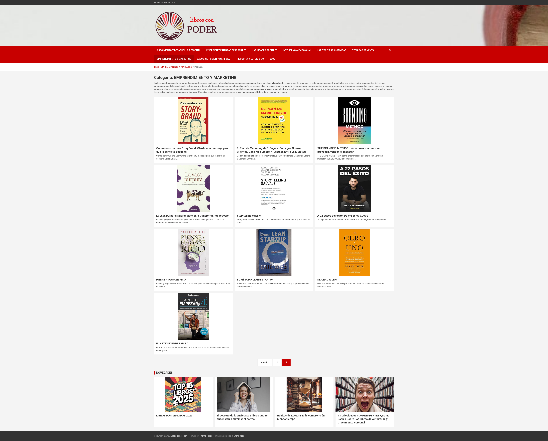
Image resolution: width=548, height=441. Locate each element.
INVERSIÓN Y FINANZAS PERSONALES (226, 50)
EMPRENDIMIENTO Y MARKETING (174, 59)
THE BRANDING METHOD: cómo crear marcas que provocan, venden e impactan (348, 150)
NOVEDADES (164, 372)
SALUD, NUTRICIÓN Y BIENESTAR (214, 59)
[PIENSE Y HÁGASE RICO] (193, 252)
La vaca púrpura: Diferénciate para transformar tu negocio (192, 215)
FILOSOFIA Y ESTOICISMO (250, 59)
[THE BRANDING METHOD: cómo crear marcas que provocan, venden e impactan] (354, 121)
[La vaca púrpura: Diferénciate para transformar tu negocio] (193, 188)
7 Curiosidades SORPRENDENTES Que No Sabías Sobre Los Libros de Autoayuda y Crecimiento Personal (363, 419)
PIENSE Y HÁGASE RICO (171, 279)
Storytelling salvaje (249, 215)
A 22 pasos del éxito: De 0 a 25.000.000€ (342, 215)
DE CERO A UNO (327, 279)
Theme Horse (206, 436)
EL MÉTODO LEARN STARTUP (255, 279)
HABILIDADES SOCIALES (264, 50)
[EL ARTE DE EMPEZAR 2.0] (193, 316)
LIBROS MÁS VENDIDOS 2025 (174, 415)
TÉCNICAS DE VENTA (363, 50)
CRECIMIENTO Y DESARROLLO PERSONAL (179, 50)
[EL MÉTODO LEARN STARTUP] (274, 252)
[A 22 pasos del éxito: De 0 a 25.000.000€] (354, 188)
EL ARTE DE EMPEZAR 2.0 (172, 343)
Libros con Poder (179, 436)
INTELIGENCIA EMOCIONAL (297, 50)
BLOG (272, 59)
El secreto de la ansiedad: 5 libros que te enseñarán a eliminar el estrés (242, 417)
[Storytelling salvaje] (274, 188)
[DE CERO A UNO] (354, 252)
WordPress (239, 436)
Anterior (265, 362)
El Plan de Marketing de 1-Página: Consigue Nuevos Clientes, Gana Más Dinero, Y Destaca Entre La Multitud (271, 150)
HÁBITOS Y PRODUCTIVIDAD (331, 50)
